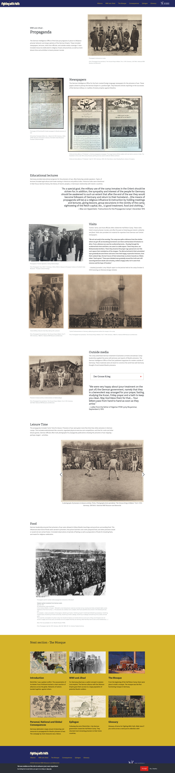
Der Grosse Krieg (101, 376)
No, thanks (153, 769)
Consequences (134, 3)
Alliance (100, 3)
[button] (61, 474)
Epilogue (145, 3)
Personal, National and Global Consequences (46, 723)
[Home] (10, 3)
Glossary (153, 3)
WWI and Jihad (110, 3)
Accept (144, 769)
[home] (165, 3)
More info (49, 769)
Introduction (37, 677)
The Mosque (122, 3)
